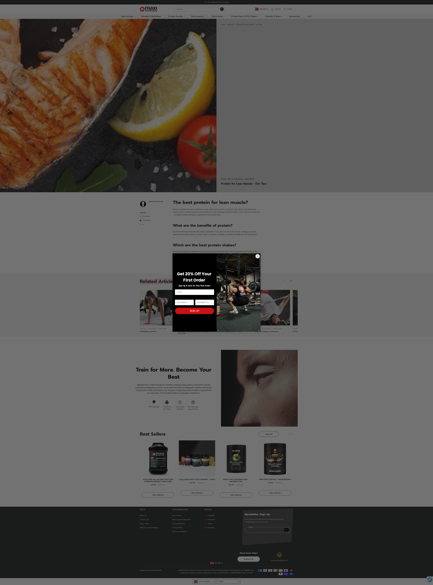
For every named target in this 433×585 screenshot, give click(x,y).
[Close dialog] (258, 256)
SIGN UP (194, 311)
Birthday (199, 297)
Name (178, 297)
